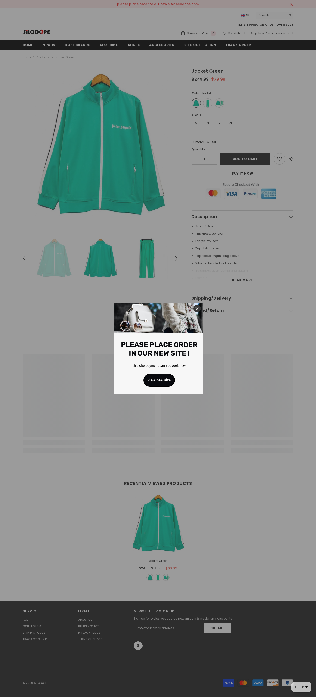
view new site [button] (159, 380)
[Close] (197, 308)
